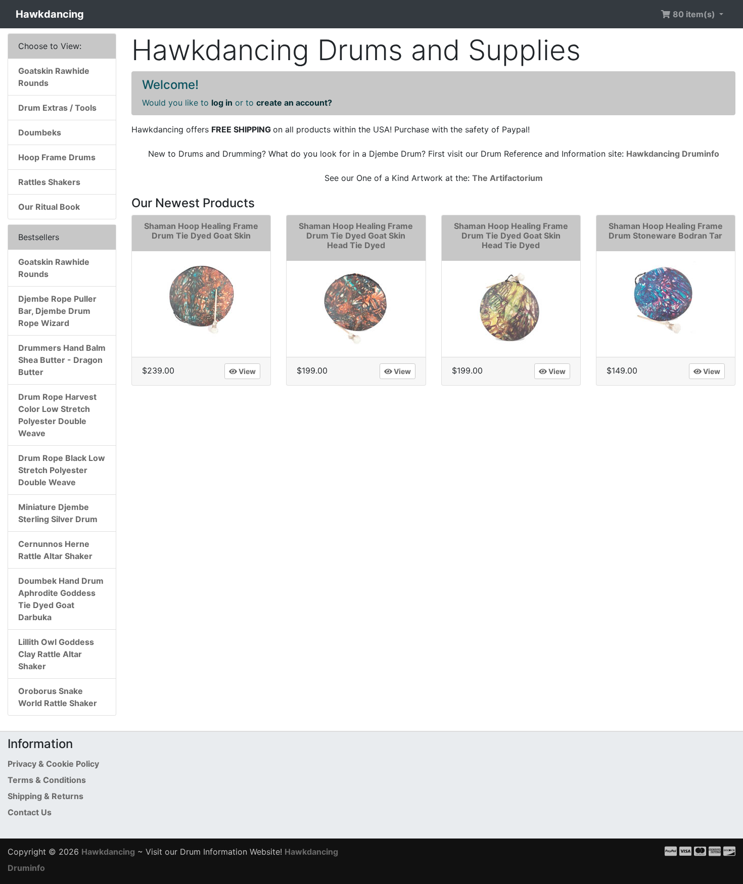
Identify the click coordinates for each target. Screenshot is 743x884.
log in (222, 103)
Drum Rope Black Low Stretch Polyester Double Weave (61, 470)
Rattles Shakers (49, 182)
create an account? (294, 103)
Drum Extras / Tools (57, 108)
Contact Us (30, 812)
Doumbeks (39, 132)
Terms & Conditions (47, 780)
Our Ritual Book (49, 207)
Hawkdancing (50, 14)
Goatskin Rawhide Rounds (53, 77)
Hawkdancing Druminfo (672, 154)
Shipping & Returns (45, 796)
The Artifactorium (507, 178)
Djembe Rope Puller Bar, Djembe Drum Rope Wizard (57, 311)
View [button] (246, 371)
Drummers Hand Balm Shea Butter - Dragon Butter (62, 360)
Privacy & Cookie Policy (53, 764)
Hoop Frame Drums (57, 157)
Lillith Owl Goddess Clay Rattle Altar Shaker (56, 654)
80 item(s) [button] (694, 14)
